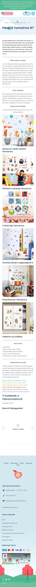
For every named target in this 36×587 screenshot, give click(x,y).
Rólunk (22, 463)
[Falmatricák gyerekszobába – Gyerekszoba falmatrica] (7, 13)
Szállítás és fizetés (7, 530)
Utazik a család (18, 429)
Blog (18, 465)
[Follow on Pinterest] (9, 579)
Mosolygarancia (7, 526)
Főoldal (7, 22)
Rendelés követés (7, 540)
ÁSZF (3, 520)
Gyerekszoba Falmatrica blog (18, 22)
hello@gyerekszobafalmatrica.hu (16, 501)
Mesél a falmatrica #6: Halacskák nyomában (16, 391)
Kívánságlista (6, 537)
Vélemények (14, 463)
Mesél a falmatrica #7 (18, 28)
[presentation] (3, 427)
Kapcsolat (29, 463)
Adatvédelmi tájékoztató (10, 507)
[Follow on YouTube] (6, 579)
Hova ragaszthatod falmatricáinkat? (13, 533)
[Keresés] (28, 13)
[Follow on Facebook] (3, 579)
